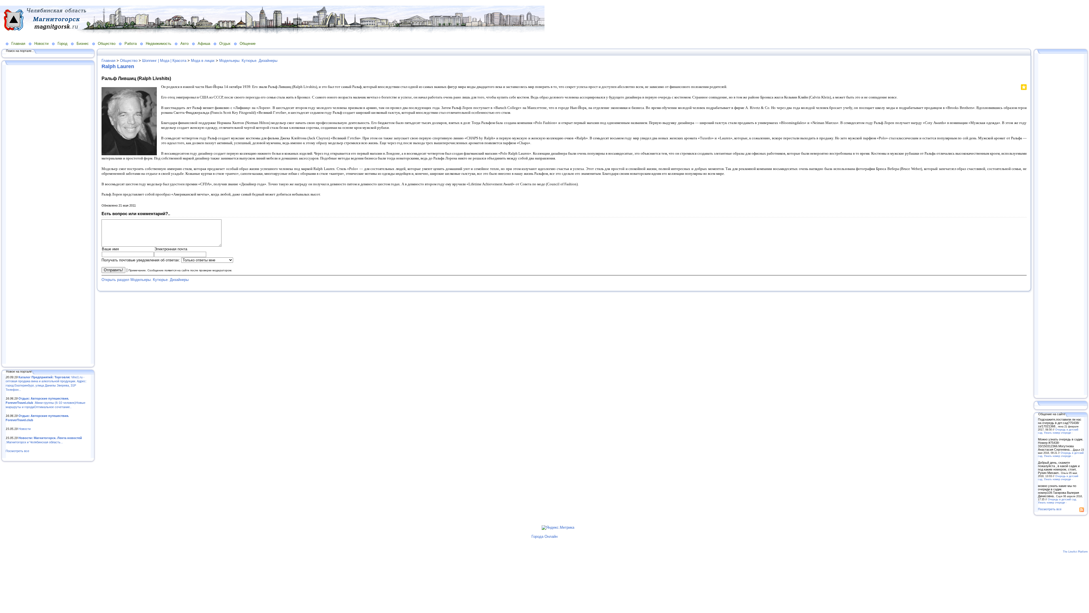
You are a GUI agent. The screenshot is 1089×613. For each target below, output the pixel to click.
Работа (130, 43)
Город (62, 43)
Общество (106, 43)
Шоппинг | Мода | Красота (164, 60)
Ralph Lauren (118, 66)
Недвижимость (158, 43)
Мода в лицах (203, 60)
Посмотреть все (17, 451)
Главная (18, 43)
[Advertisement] (48, 215)
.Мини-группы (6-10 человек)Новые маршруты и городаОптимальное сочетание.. (45, 402)
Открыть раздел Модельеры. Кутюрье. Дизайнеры (145, 280)
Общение (248, 43)
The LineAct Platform (1075, 551)
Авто (184, 43)
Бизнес (83, 43)
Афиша (204, 43)
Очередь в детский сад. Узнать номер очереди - (1058, 431)
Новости (41, 43)
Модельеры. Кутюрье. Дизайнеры (248, 60)
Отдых (225, 43)
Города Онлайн (544, 536)
